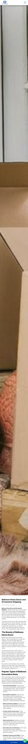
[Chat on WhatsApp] (25, 741)
